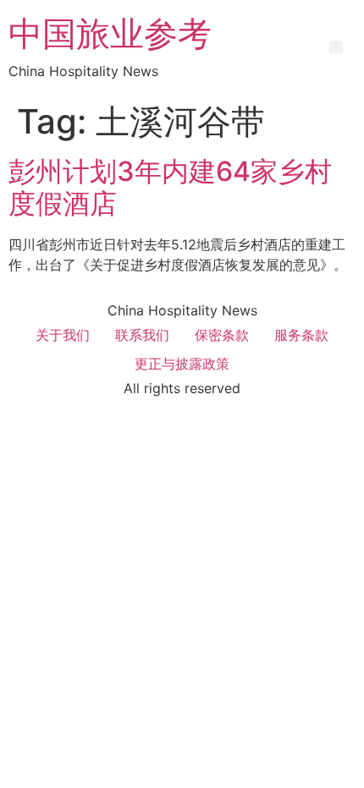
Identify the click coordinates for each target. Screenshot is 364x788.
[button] (336, 47)
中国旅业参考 (110, 33)
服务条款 (301, 334)
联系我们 (142, 334)
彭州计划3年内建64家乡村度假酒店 (170, 187)
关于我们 (63, 334)
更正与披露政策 (182, 363)
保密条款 (222, 334)
